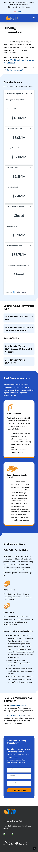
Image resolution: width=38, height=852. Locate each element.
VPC (12, 7)
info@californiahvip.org (12, 70)
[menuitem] (11, 7)
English (19, 11)
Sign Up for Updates (19, 790)
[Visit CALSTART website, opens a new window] (15, 836)
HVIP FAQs (11, 63)
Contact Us (8, 821)
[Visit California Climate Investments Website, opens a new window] (7, 836)
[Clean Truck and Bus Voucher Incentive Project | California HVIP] (12, 18)
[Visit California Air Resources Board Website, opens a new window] (19, 843)
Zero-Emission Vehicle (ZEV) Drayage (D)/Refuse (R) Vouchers (18, 349)
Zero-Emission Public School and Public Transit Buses (18, 329)
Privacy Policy (18, 821)
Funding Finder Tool (17, 705)
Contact (27, 7)
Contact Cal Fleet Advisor (13, 715)
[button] (33, 18)
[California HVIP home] (10, 811)
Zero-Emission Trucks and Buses (16, 318)
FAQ (19, 7)
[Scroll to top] (34, 848)
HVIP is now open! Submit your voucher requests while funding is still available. (19, 3)
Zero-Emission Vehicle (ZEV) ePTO (15, 361)
